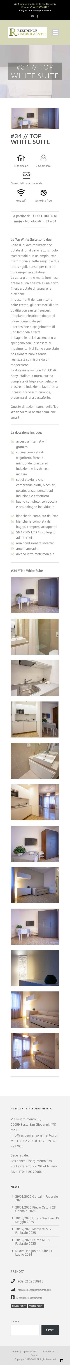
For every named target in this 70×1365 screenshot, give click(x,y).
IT (61, 1360)
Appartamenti (30, 1351)
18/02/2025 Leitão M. (30, 1240)
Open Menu (55, 32)
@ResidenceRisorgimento (29, 1298)
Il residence (48, 1351)
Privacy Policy (18, 1306)
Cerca (15, 1322)
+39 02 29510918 (29, 1141)
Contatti (35, 1355)
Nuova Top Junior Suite (31, 1251)
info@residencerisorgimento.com (35, 10)
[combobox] (62, 1360)
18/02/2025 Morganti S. (32, 1229)
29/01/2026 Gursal (28, 1196)
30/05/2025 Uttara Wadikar (34, 1218)
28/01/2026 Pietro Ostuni (33, 1207)
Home (15, 1351)
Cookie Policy (35, 1306)
